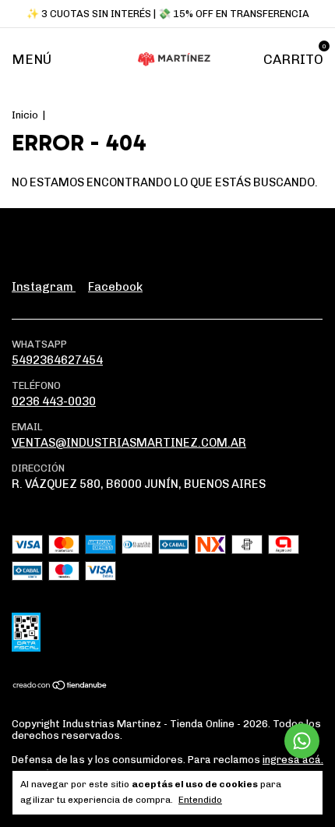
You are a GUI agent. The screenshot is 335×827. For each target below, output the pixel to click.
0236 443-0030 (54, 401)
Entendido (200, 799)
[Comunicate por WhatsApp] (301, 740)
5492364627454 (57, 360)
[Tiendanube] (60, 687)
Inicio (25, 115)
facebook (115, 287)
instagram (44, 287)
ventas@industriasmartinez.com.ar (129, 443)
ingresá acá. (293, 759)
